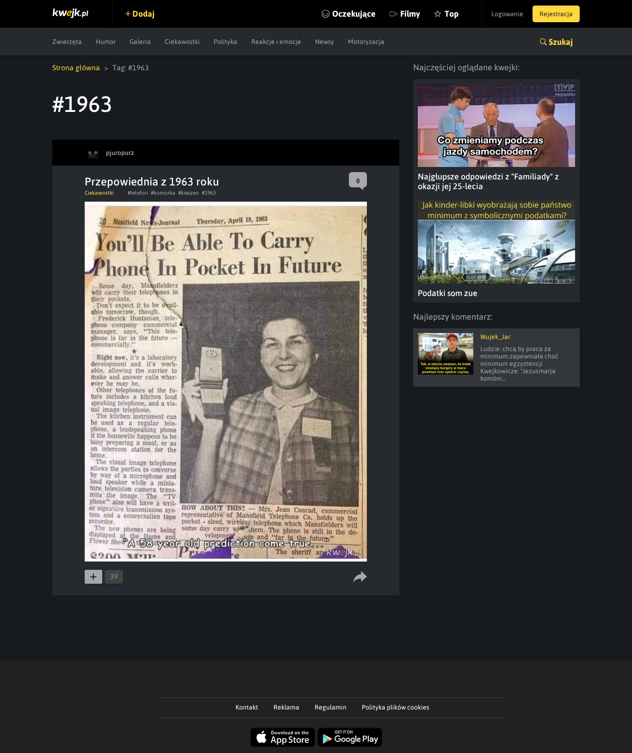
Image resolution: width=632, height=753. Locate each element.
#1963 (209, 193)
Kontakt (246, 707)
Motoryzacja (366, 41)
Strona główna (76, 67)
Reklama (286, 707)
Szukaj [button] (561, 42)
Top (452, 14)
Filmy (410, 14)
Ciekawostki (182, 41)
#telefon (138, 193)
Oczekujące (354, 14)
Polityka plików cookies (395, 707)
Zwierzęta (67, 41)
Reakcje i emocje (276, 41)
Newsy (324, 41)
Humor (106, 41)
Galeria (140, 41)
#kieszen (188, 193)
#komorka (163, 193)
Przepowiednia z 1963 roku (152, 181)
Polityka (225, 41)
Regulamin (331, 707)
